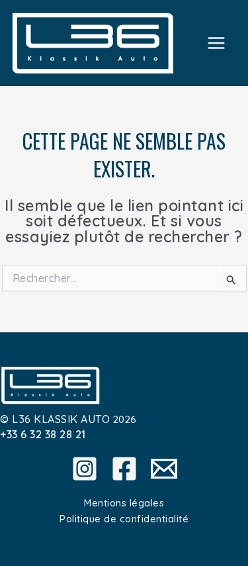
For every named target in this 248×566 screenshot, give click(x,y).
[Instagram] (84, 468)
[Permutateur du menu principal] (216, 42)
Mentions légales (124, 502)
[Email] (164, 468)
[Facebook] (124, 468)
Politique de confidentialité (124, 518)
